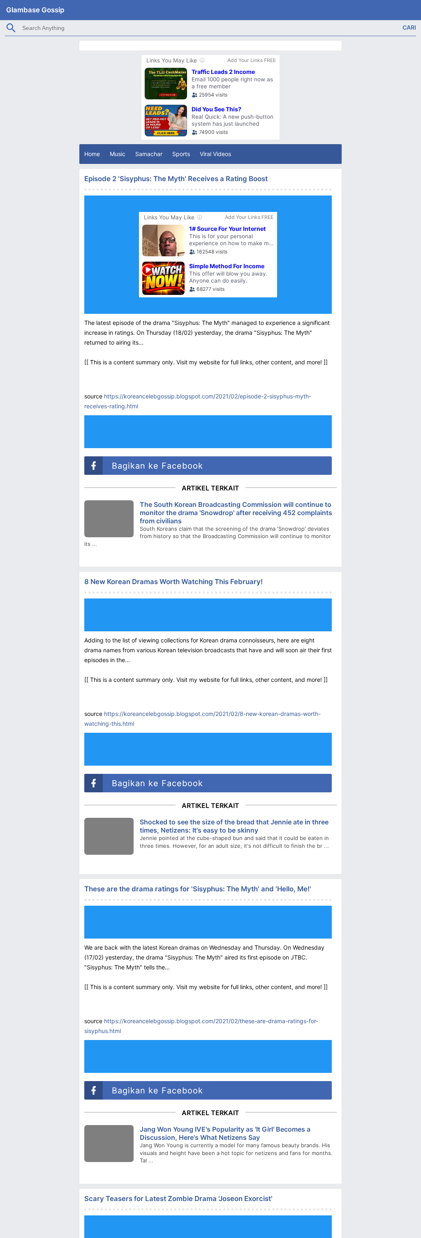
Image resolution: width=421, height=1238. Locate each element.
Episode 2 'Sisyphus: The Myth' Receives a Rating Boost (176, 179)
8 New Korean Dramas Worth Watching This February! (173, 582)
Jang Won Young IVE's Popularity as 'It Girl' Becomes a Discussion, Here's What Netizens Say (225, 1133)
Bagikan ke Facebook (156, 466)
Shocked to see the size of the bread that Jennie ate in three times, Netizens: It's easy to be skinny (234, 826)
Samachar (148, 153)
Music (117, 153)
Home (92, 153)
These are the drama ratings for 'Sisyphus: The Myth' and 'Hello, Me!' (197, 889)
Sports (181, 153)
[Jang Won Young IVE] (109, 1143)
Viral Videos (215, 153)
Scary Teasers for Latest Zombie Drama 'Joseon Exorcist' (178, 1198)
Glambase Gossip (35, 10)
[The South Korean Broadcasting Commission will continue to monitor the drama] (109, 518)
